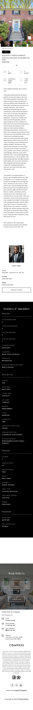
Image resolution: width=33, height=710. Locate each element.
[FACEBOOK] (12, 685)
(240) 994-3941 (7, 278)
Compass (9, 652)
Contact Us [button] (16, 599)
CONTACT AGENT (16, 290)
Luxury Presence (21, 690)
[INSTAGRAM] (16, 685)
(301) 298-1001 (11, 630)
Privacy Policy (23, 699)
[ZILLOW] (20, 685)
